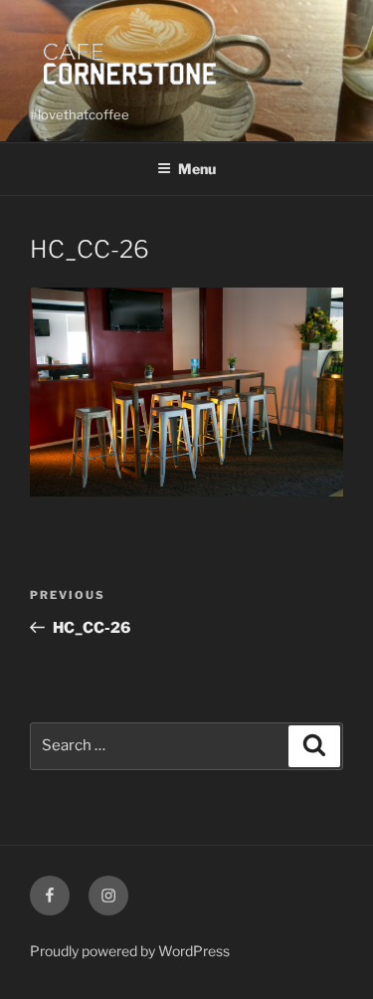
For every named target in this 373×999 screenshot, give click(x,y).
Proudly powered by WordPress (130, 950)
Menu (197, 168)
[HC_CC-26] (186, 491)
